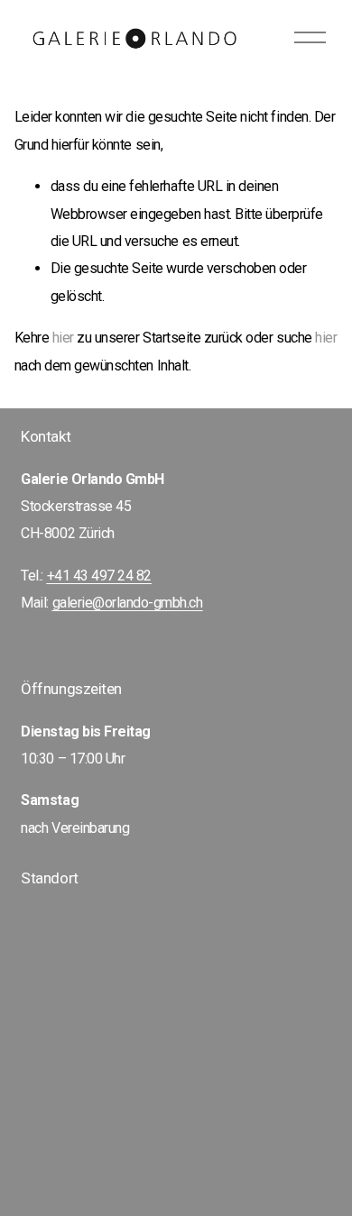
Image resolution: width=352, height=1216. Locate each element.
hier (63, 337)
